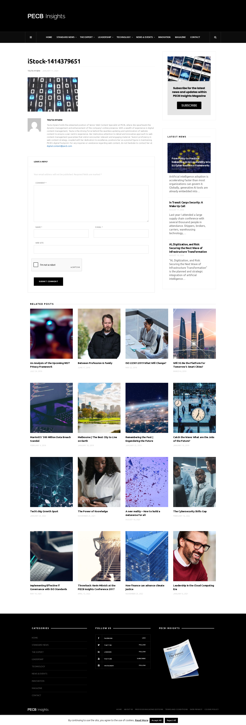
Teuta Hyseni (34, 71)
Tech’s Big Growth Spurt (44, 511)
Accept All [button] (156, 720)
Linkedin (124, 652)
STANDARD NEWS (65, 37)
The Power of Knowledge (93, 511)
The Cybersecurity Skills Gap (190, 511)
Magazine (180, 37)
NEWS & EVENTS (144, 37)
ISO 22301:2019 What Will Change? (146, 363)
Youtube (124, 659)
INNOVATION (164, 37)
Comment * (40, 183)
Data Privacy (196, 709)
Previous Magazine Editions (149, 709)
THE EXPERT (86, 37)
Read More (141, 720)
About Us (128, 709)
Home (49, 37)
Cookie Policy (211, 709)
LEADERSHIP (104, 37)
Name (38, 227)
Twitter (124, 645)
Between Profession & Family (95, 363)
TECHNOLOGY (124, 37)
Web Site (39, 243)
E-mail (99, 227)
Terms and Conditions (176, 709)
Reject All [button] (171, 720)
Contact (195, 37)
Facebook (124, 638)
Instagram (124, 666)
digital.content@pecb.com (59, 146)
